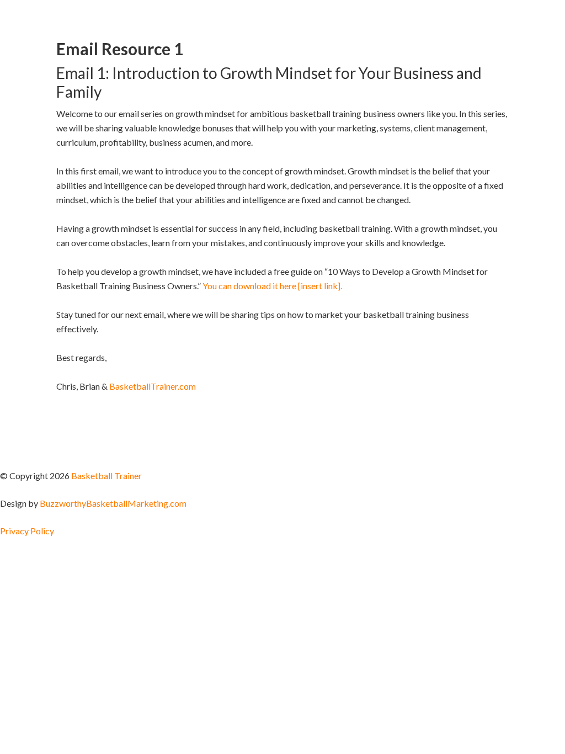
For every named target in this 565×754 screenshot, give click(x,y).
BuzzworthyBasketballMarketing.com (113, 503)
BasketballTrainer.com (152, 386)
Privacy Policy (27, 530)
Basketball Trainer (106, 475)
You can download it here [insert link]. (272, 285)
